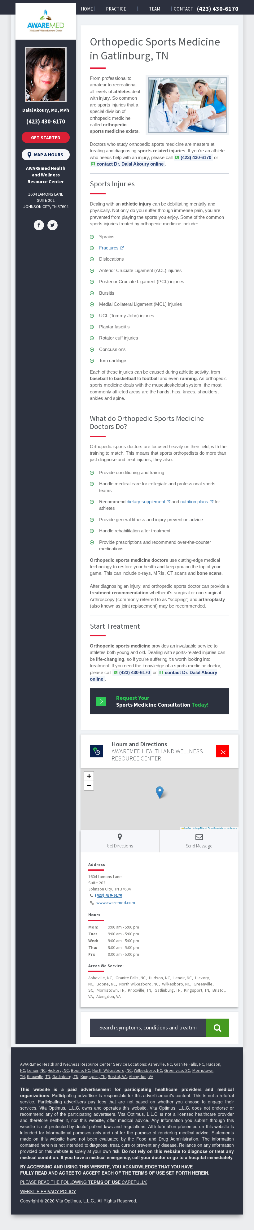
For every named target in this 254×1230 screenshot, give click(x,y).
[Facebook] (39, 224)
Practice (116, 9)
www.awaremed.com (115, 903)
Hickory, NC (58, 1070)
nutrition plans (194, 501)
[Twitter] (52, 224)
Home (87, 9)
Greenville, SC (177, 1070)
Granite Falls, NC (189, 1064)
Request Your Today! (162, 701)
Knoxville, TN (38, 1076)
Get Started (45, 138)
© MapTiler (199, 828)
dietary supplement (146, 501)
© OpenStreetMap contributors (221, 828)
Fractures (109, 247)
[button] (160, 792)
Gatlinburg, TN (65, 1076)
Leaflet (187, 828)
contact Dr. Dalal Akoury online (130, 164)
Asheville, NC (160, 1064)
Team (154, 9)
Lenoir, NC (36, 1070)
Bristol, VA (117, 1076)
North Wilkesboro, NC (112, 1070)
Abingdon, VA (141, 1076)
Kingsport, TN (93, 1076)
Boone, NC (80, 1070)
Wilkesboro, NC (148, 1070)
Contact (183, 9)
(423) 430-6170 (218, 8)
